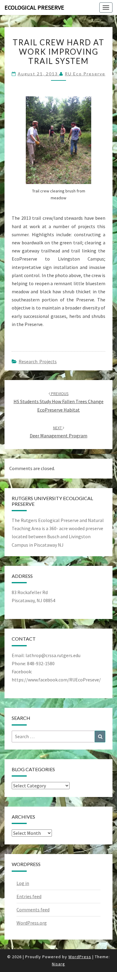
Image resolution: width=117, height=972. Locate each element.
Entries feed (28, 896)
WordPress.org (31, 923)
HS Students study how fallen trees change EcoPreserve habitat (59, 401)
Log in (22, 883)
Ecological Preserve (34, 7)
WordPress (79, 956)
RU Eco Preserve (85, 73)
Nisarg (58, 964)
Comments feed (33, 910)
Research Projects (38, 361)
